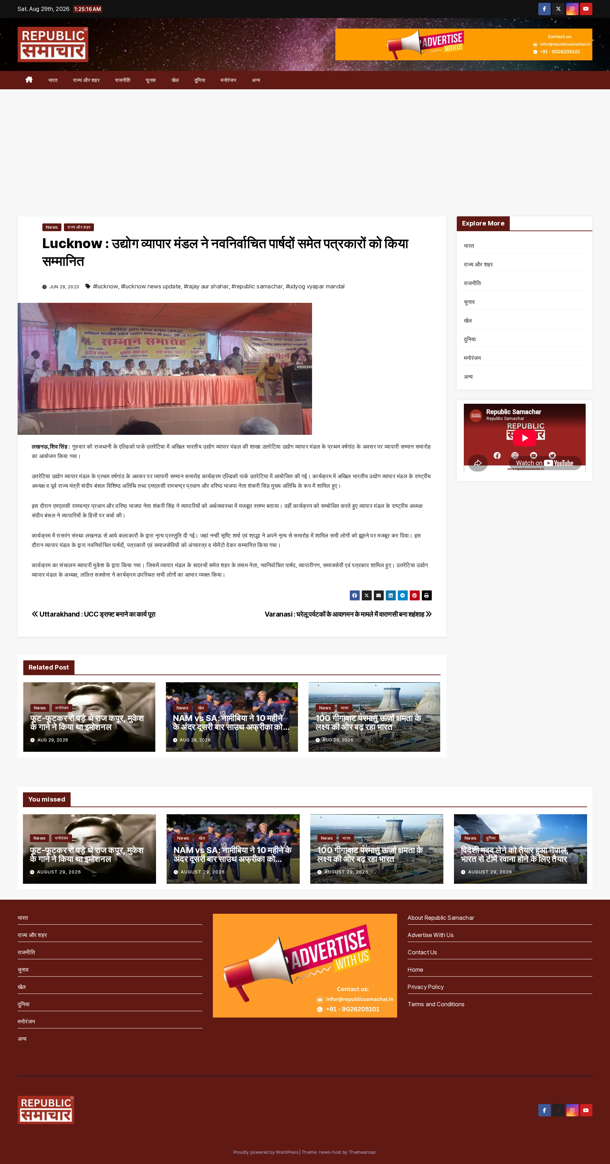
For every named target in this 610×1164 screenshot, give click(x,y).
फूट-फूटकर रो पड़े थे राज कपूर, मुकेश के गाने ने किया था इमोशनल (87, 722)
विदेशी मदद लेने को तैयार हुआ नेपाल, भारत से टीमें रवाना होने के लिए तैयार (515, 854)
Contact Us (422, 952)
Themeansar (362, 1152)
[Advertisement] (305, 142)
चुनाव (151, 80)
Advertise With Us (430, 934)
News (52, 227)
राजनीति (122, 80)
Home (415, 969)
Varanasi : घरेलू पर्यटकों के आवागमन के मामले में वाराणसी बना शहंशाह (345, 614)
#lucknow (105, 286)
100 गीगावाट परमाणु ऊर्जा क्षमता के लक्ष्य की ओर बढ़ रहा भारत (368, 722)
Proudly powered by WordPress (266, 1152)
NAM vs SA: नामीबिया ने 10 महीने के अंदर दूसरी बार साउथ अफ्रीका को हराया (228, 727)
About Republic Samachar (441, 917)
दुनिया (200, 80)
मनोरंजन (229, 80)
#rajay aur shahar (206, 286)
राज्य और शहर (86, 80)
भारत (53, 80)
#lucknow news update (151, 286)
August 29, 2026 (59, 872)
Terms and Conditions (436, 1004)
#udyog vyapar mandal (315, 286)
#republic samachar (257, 286)
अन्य (256, 80)
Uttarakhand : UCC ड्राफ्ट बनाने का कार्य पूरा (96, 614)
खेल (175, 80)
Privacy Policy (426, 986)
